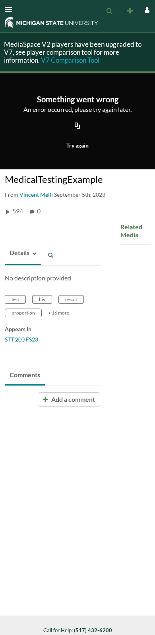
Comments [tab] (25, 374)
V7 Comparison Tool (70, 60)
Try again (77, 145)
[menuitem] (109, 11)
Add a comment (72, 399)
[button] (11, 9)
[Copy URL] (77, 126)
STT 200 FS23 (21, 339)
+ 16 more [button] (58, 313)
